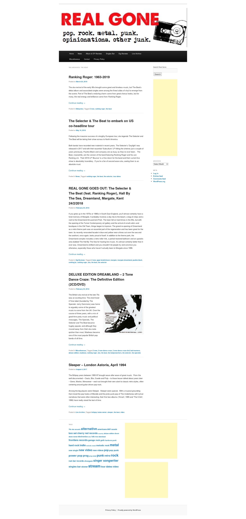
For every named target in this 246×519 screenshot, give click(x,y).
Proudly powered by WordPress (129, 510)
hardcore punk (110, 440)
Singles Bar (110, 53)
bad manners (135, 350)
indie (83, 445)
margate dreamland (124, 260)
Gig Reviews (123, 53)
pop (106, 450)
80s (73, 429)
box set (73, 433)
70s (70, 429)
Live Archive (136, 53)
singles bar (75, 466)
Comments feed (159, 178)
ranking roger (100, 109)
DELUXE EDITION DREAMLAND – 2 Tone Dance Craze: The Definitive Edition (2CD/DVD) (101, 279)
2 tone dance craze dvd (121, 350)
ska (89, 262)
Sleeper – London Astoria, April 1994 (97, 364)
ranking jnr (72, 262)
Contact (87, 59)
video (122, 412)
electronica (83, 436)
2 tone (92, 109)
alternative (89, 428)
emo (89, 437)
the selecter (108, 176)
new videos (98, 450)
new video (85, 450)
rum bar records (76, 460)
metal (114, 444)
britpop (94, 412)
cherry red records (87, 433)
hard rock (74, 445)
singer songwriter (105, 460)
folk (93, 436)
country (100, 433)
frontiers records (78, 440)
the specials (136, 353)
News (80, 53)
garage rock (94, 440)
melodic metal (91, 446)
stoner (84, 466)
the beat (109, 109)
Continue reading (77, 102)
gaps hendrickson (103, 260)
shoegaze (88, 461)
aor (109, 429)
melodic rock (102, 445)
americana (102, 429)
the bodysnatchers (115, 353)
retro (107, 455)
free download (100, 436)
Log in (155, 173)
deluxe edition (74, 353)
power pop (75, 455)
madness (83, 353)
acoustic (77, 429)
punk (100, 455)
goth (102, 440)
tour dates (117, 176)
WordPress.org (159, 181)
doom (117, 433)
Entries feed (158, 176)
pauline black (137, 260)
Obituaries (79, 109)
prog (86, 455)
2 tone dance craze (105, 350)
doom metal (73, 436)
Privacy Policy (99, 59)
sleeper (110, 412)
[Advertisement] (165, 117)
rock (115, 455)
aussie (114, 429)
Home (71, 53)
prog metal (92, 456)
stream (94, 466)
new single (73, 450)
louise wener (102, 412)
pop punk (114, 450)
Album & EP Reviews (94, 53)
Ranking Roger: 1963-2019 (89, 76)
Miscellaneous (74, 59)
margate (114, 260)
